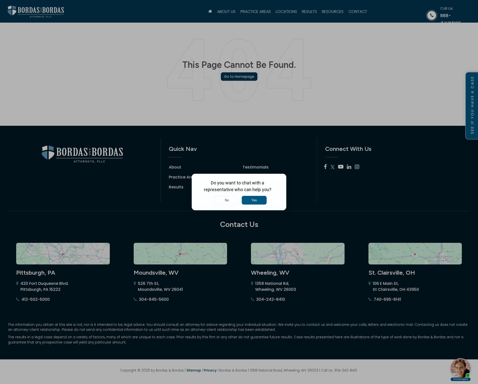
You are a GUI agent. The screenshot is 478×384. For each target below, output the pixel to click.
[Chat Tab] (239, 192)
